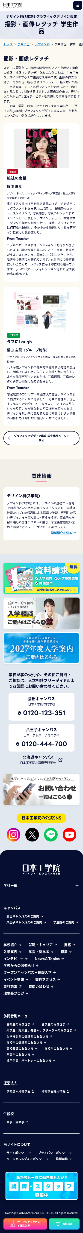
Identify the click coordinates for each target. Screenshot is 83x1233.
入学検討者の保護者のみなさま (27, 1036)
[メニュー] (77, 5)
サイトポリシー (17, 1153)
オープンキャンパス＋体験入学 (28, 972)
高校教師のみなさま (20, 1048)
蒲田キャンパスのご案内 (23, 916)
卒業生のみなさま (18, 1054)
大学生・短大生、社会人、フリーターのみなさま (39, 1030)
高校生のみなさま (18, 1024)
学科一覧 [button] (10, 885)
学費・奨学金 (39, 951)
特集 (65, 951)
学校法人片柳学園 (18, 1091)
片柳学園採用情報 (54, 1091)
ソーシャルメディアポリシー (26, 1159)
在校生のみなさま (56, 1048)
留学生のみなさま (54, 1024)
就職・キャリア (41, 944)
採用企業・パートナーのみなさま (29, 1060)
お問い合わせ (39, 986)
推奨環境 (62, 1159)
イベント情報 (14, 979)
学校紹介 (10, 944)
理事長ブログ (14, 993)
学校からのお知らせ (19, 965)
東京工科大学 (15, 1122)
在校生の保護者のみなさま (24, 1042)
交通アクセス (46, 979)
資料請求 (10, 986)
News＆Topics (48, 958)
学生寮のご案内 (64, 922)
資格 (68, 944)
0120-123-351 (44, 713)
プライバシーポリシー (53, 1153)
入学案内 (10, 951)
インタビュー (14, 958)
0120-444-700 (44, 744)
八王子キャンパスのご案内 (24, 922)
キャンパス (12, 908)
